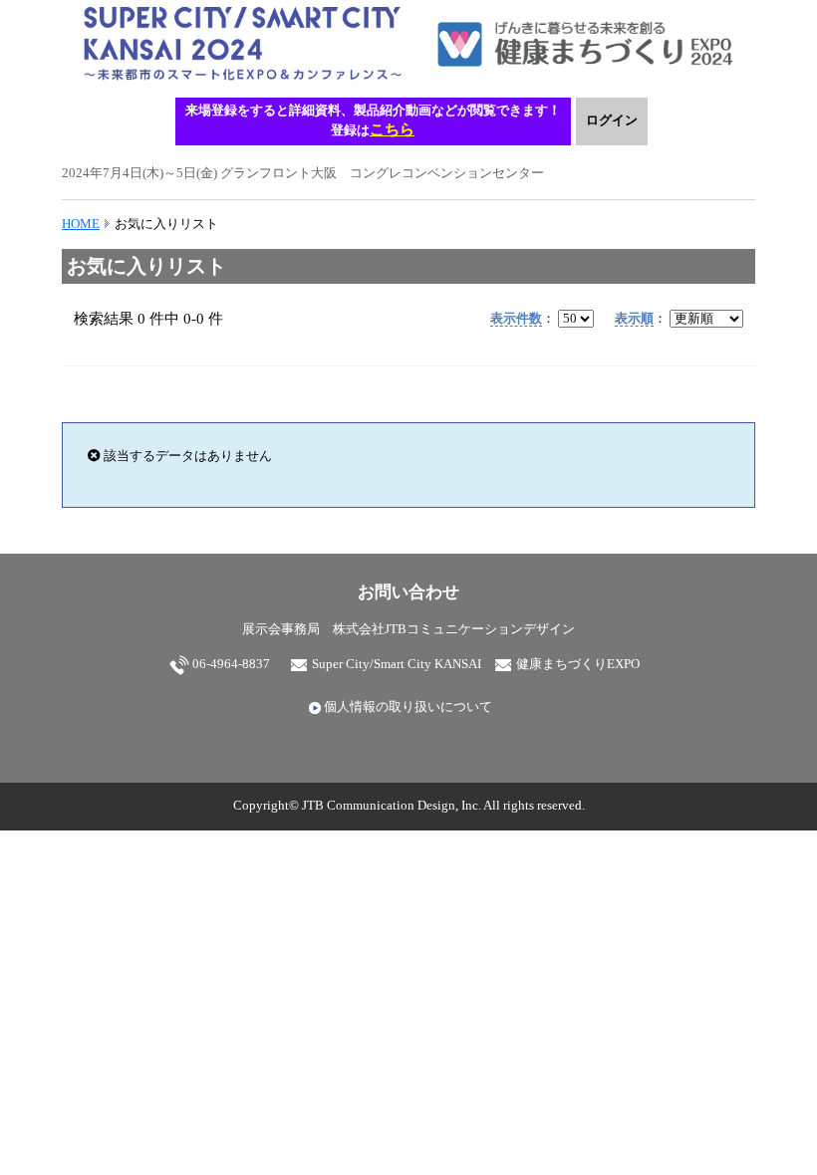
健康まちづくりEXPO (576, 664)
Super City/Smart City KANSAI (395, 664)
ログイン (612, 120)
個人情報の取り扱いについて (406, 707)
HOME (81, 224)
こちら (392, 128)
